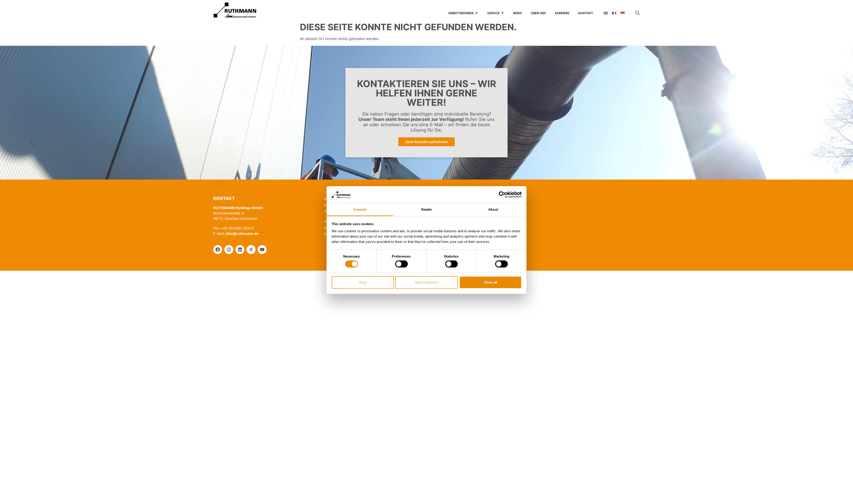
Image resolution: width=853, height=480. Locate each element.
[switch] (401, 264)
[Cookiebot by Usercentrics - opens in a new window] (502, 194)
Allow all (490, 282)
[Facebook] (217, 249)
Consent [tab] (360, 209)
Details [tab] (426, 209)
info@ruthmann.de (242, 233)
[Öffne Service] (502, 13)
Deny (363, 282)
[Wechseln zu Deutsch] (622, 13)
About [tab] (493, 209)
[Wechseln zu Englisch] (606, 13)
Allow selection (426, 282)
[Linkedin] (239, 249)
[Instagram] (228, 249)
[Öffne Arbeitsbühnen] (476, 13)
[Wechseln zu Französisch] (614, 13)
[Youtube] (262, 249)
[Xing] (251, 249)
